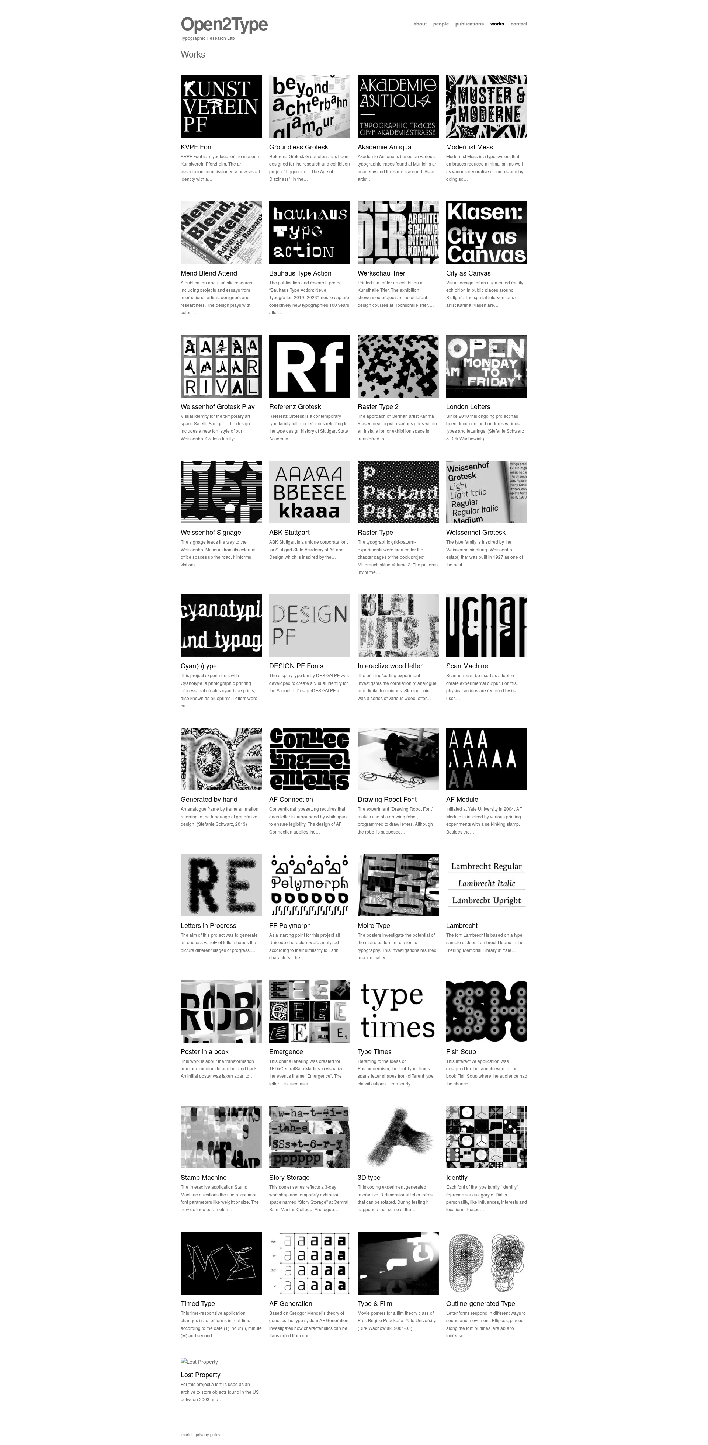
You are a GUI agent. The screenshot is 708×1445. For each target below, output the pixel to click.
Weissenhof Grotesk (476, 532)
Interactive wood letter (390, 665)
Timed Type (198, 1303)
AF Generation (290, 1303)
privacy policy (208, 1434)
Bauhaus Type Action (300, 272)
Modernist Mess (469, 146)
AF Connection (291, 799)
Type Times (375, 1051)
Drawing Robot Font (387, 799)
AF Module (462, 799)
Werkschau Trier (381, 272)
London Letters (468, 406)
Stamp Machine (204, 1177)
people (441, 23)
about (420, 23)
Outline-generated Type (480, 1303)
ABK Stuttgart (289, 532)
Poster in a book (205, 1051)
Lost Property (201, 1374)
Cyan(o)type (199, 665)
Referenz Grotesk (295, 406)
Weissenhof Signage (211, 532)
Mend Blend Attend (209, 272)
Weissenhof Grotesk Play (218, 406)
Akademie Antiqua (385, 146)
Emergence (286, 1051)
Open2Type (224, 23)
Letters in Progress (208, 925)
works (497, 23)
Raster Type (375, 532)
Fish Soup (461, 1051)
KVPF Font (197, 146)
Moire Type (374, 925)
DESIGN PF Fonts (296, 665)
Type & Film (375, 1303)
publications (469, 23)
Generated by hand (209, 799)
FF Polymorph (290, 925)
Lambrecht (462, 925)
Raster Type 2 (378, 406)
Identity (457, 1177)
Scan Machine (467, 665)
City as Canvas (468, 272)
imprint (186, 1434)
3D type (369, 1177)
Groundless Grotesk (298, 146)
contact (519, 23)
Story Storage (289, 1177)
